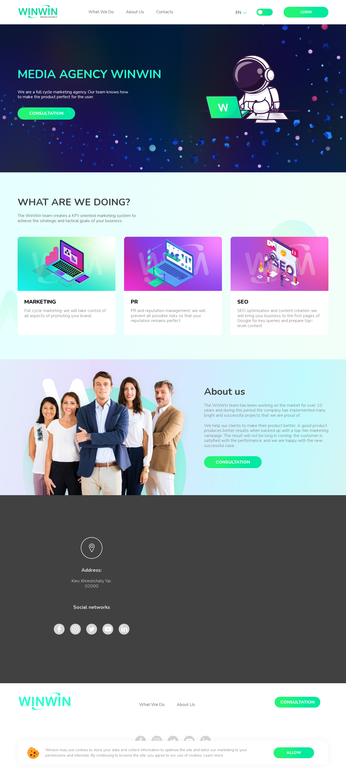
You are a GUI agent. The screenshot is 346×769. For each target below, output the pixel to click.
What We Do (101, 12)
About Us (135, 12)
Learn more (213, 755)
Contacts (164, 12)
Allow (294, 752)
